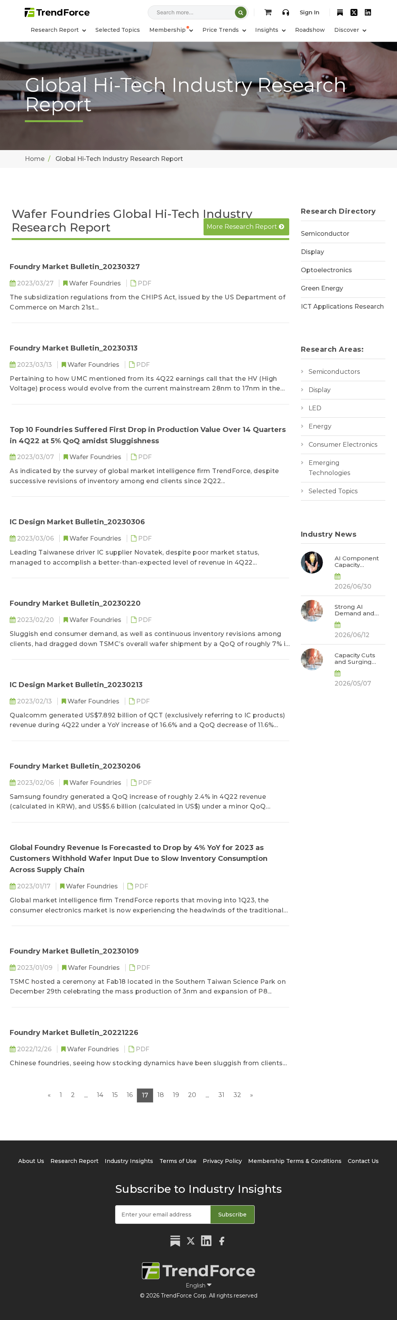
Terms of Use (178, 1161)
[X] (354, 12)
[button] (171, 29)
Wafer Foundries (96, 283)
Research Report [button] (55, 29)
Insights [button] (267, 29)
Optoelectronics (326, 270)
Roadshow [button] (310, 29)
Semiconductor (325, 233)
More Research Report (243, 226)
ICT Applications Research (342, 306)
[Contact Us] (286, 12)
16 (130, 1095)
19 (176, 1095)
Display (312, 252)
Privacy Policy (222, 1161)
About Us (31, 1161)
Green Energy (322, 288)
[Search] (241, 12)
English (196, 1285)
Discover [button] (347, 29)
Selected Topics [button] (117, 29)
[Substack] (340, 12)
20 (192, 1095)
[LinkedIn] (368, 12)
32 (237, 1095)
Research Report (74, 1161)
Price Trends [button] (221, 29)
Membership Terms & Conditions (295, 1161)
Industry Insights (129, 1161)
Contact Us (363, 1161)
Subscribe (232, 1214)
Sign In (309, 12)
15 (115, 1095)
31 (221, 1095)
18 (160, 1095)
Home (35, 158)
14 (100, 1095)
